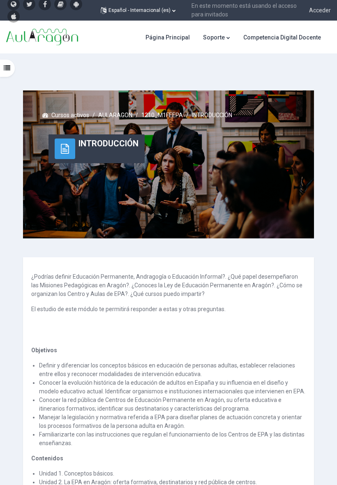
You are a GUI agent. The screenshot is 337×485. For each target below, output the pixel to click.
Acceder (320, 10)
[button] (138, 10)
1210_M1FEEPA (162, 115)
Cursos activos (70, 115)
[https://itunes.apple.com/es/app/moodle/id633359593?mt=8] (13, 16)
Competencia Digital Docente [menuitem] (282, 37)
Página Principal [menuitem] (167, 37)
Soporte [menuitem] (214, 37)
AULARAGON (115, 115)
